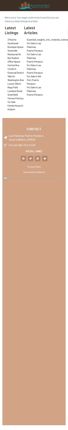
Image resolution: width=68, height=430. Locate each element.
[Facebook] (23, 158)
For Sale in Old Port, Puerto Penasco (34, 80)
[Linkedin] (37, 158)
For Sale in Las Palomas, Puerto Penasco (35, 47)
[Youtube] (44, 158)
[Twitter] (30, 158)
